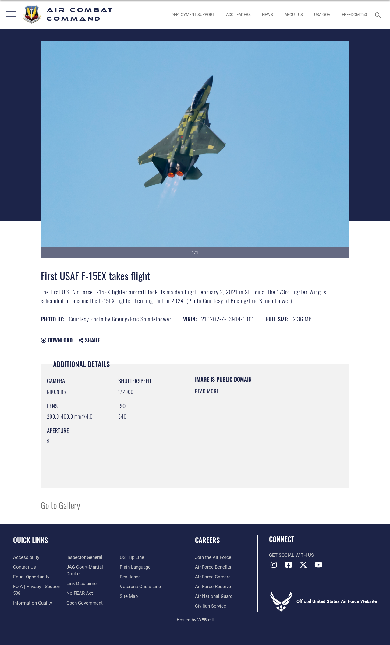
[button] (10, 14)
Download (59, 340)
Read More (208, 391)
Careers (207, 540)
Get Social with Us (291, 555)
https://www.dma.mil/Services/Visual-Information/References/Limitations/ (249, 442)
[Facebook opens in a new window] (288, 564)
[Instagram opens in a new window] (273, 564)
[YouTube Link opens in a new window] (318, 564)
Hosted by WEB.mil (195, 619)
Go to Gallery (60, 504)
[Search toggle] (379, 14)
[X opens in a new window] (303, 564)
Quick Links (30, 540)
